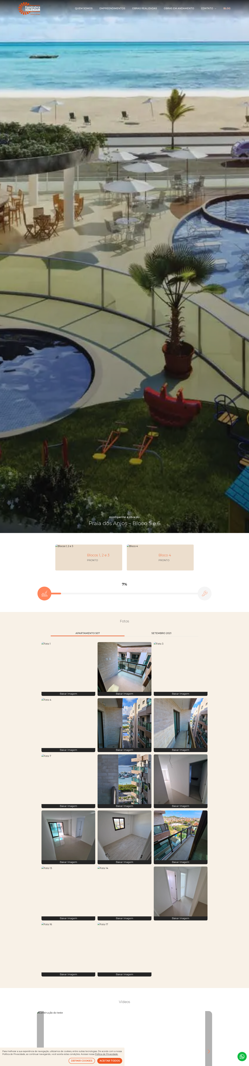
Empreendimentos (112, 8)
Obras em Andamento (179, 8)
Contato (207, 8)
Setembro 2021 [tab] (161, 633)
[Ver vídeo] (124, 1051)
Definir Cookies (81, 1060)
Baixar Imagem (68, 693)
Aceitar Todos (110, 1060)
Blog (227, 8)
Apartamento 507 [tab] (88, 633)
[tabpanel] (124, 809)
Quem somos (84, 8)
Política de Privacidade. (106, 1054)
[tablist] (124, 633)
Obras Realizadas (144, 8)
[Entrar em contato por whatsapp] (242, 1057)
